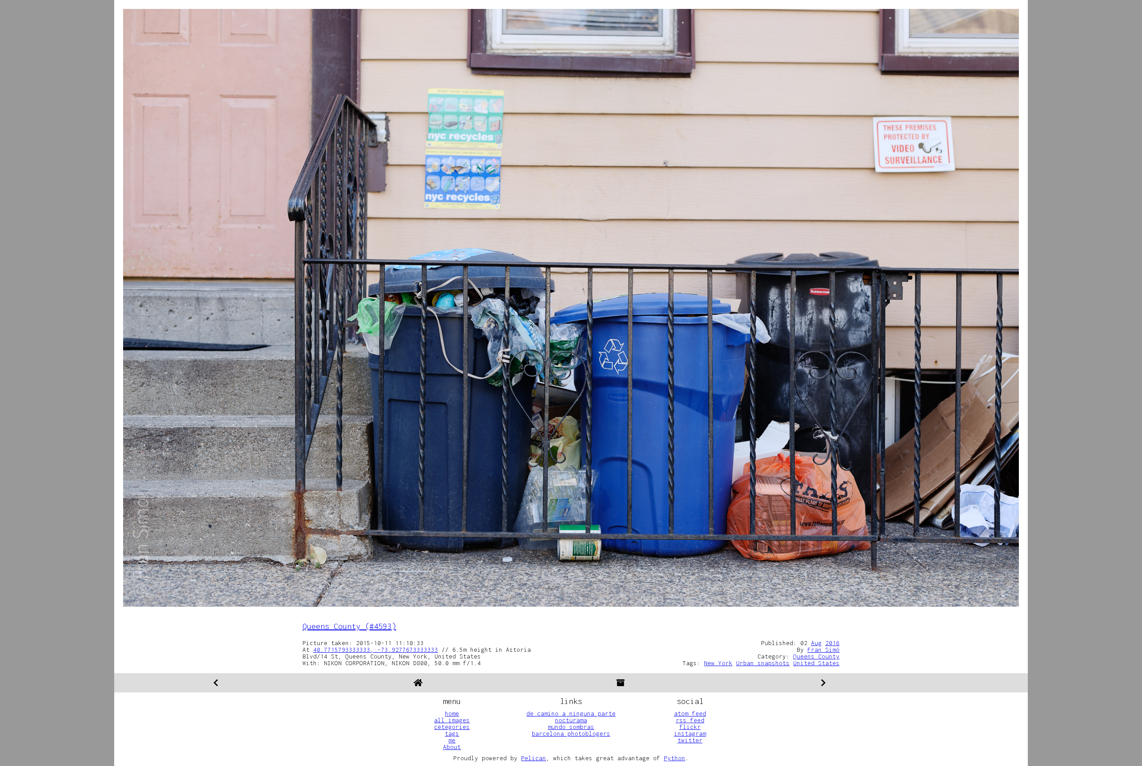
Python (674, 758)
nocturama (571, 720)
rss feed (690, 720)
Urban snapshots (763, 663)
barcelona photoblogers (571, 733)
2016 (832, 642)
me (451, 740)
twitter (690, 740)
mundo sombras (571, 726)
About (452, 746)
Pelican (533, 758)
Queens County (816, 656)
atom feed (690, 713)
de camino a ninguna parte (571, 713)
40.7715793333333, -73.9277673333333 (375, 649)
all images (452, 720)
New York (718, 663)
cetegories (452, 726)
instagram (690, 733)
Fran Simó (823, 649)
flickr (690, 726)
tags (452, 733)
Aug (816, 642)
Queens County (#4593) (349, 626)
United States (816, 663)
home (452, 713)
